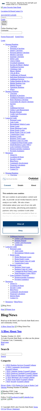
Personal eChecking (17, 48)
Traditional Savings (17, 67)
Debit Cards (14, 59)
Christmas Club (15, 69)
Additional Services (17, 79)
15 (6, 377)
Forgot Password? (7, 37)
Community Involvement (19, 163)
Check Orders (15, 61)
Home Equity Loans (17, 130)
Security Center (15, 159)
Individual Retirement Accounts (21, 77)
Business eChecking (17, 95)
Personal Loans (15, 120)
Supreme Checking (17, 57)
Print (3, 309)
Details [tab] (20, 185)
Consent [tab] (7, 185)
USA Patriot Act (18, 385)
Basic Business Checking (19, 100)
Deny (20, 231)
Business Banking (11, 91)
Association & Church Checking (21, 102)
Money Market (15, 71)
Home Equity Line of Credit (20, 132)
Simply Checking (16, 50)
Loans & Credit (11, 118)
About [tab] (33, 185)
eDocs (12, 89)
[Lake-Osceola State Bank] (11, 7)
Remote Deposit (16, 112)
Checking (13, 46)
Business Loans (15, 136)
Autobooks (14, 116)
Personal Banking (11, 44)
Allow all (20, 224)
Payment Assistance (17, 151)
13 (6, 367)
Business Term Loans (18, 138)
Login (3, 19)
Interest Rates (15, 167)
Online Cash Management (19, 110)
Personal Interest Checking (19, 53)
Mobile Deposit (15, 85)
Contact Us (19, 11)
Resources (9, 153)
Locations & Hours (8, 11)
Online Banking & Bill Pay (20, 81)
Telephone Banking (17, 87)
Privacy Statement (13, 409)
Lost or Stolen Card (31, 385)
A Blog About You (7, 326)
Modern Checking (16, 55)
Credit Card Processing (18, 114)
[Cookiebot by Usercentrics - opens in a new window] (28, 179)
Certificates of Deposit (18, 75)
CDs (11, 106)
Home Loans (14, 126)
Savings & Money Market (19, 65)
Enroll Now (19, 37)
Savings (13, 104)
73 (6, 379)
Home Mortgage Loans (18, 128)
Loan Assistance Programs (19, 147)
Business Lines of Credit (19, 141)
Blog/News (14, 161)
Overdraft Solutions (17, 63)
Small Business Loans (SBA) (20, 145)
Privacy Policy (6, 385)
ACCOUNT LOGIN (8, 15)
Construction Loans (17, 134)
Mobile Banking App (17, 83)
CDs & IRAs (14, 73)
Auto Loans (14, 122)
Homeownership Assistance (20, 149)
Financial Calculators (17, 165)
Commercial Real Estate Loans (21, 143)
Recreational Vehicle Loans (20, 124)
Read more (5, 342)
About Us (13, 155)
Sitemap (4, 387)
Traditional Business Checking (21, 98)
